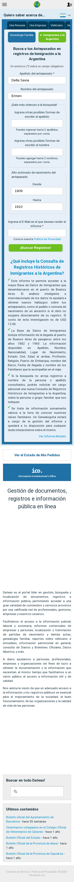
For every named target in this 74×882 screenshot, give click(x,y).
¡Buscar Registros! (35, 248)
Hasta (37, 200)
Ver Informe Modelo (52, 436)
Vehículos (57, 25)
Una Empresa (38, 25)
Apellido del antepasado (36, 73)
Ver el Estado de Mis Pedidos (37, 455)
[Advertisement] (37, 550)
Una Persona (17, 25)
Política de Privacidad (47, 239)
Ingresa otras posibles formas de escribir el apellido (37, 114)
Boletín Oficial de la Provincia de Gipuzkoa (34, 853)
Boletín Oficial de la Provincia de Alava (32, 843)
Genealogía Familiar (22, 35)
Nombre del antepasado (37, 89)
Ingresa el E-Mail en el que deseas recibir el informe (37, 224)
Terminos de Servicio (17, 871)
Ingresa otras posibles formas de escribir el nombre (37, 143)
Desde (37, 184)
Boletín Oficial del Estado (23, 837)
